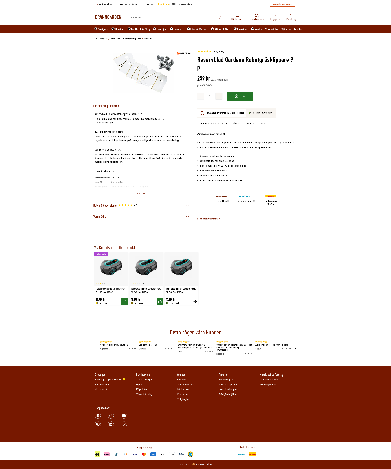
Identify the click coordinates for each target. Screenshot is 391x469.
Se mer (141, 193)
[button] (175, 4)
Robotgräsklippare (132, 38)
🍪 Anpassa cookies (202, 464)
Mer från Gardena (207, 218)
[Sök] (219, 17)
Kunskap (298, 29)
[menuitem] (100, 29)
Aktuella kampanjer (282, 4)
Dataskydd (184, 464)
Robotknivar (150, 38)
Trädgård (103, 38)
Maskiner (115, 38)
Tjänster (286, 29)
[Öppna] (143, 73)
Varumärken (272, 29)
